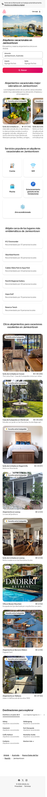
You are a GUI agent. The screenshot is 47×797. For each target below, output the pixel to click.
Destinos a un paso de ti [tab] (11, 715)
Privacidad (18, 786)
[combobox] (22, 56)
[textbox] (12, 63)
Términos (27, 786)
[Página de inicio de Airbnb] (4, 11)
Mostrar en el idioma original (14, 5)
